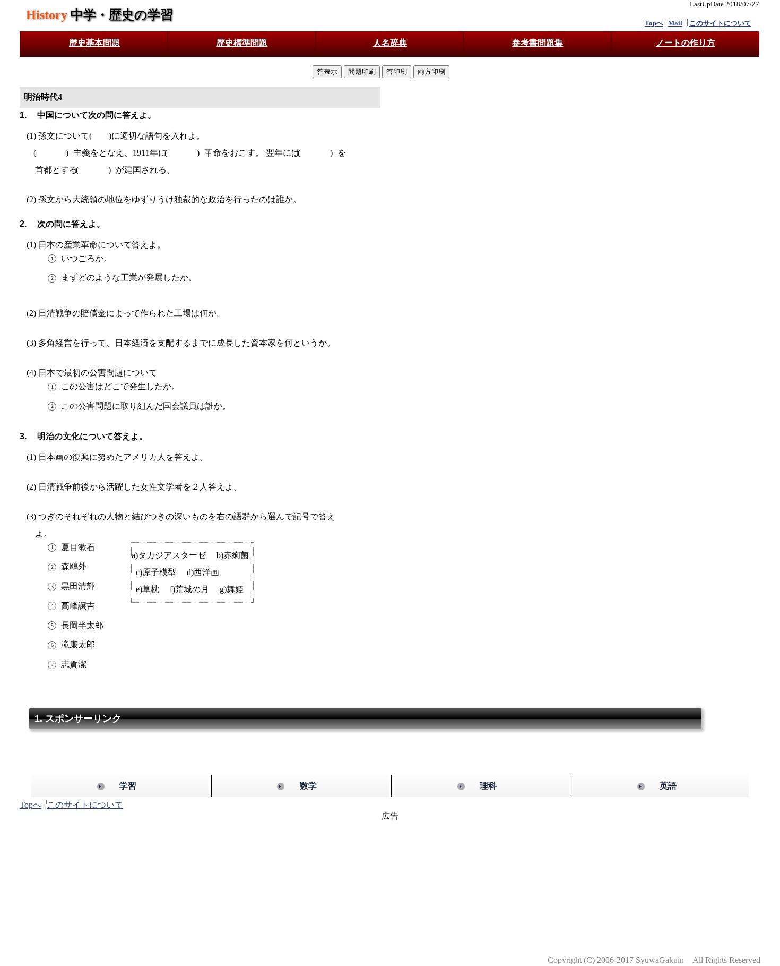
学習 (127, 785)
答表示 (327, 71)
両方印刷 (431, 71)
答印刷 (396, 71)
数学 (308, 785)
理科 (488, 785)
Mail (675, 23)
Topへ (654, 23)
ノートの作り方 (685, 42)
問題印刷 (362, 71)
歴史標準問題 (241, 42)
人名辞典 (390, 42)
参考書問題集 (537, 42)
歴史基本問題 (94, 42)
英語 (668, 785)
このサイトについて (720, 23)
